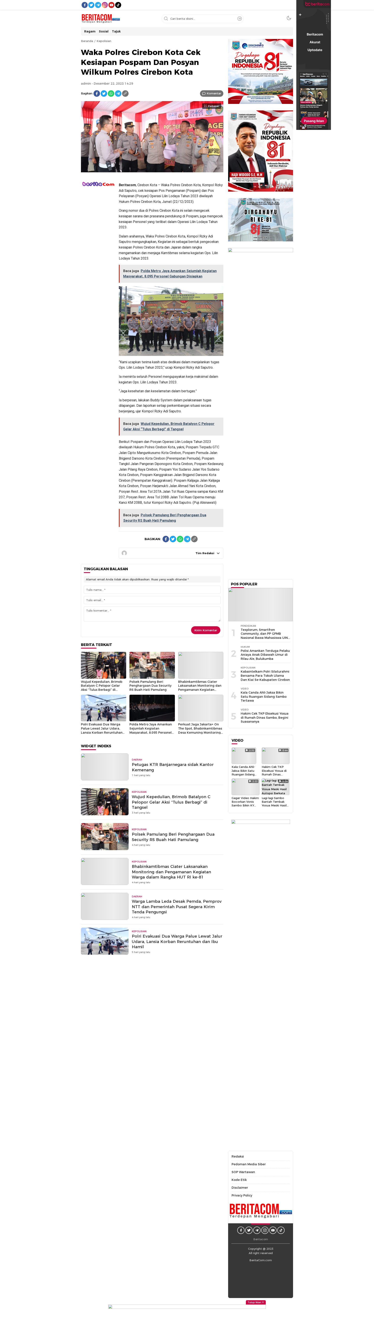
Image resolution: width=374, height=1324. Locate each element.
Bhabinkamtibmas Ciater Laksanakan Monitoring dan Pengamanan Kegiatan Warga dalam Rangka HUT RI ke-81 (199, 689)
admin (86, 83)
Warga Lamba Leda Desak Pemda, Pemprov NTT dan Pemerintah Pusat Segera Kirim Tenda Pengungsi (177, 907)
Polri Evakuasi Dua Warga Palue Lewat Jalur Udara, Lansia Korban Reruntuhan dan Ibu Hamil (102, 730)
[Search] (239, 19)
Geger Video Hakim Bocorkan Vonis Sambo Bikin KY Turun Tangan (245, 803)
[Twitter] (104, 93)
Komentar (214, 93)
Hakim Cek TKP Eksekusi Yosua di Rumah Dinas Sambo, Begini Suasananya (265, 717)
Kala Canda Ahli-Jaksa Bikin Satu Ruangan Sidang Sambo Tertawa (264, 696)
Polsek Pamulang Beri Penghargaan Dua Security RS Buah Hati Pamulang (150, 685)
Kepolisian (104, 41)
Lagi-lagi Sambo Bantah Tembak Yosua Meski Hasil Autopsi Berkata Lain (274, 805)
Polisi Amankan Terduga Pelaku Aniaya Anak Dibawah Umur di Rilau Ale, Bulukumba (265, 654)
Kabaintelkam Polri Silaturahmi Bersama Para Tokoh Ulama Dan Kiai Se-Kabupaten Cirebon (265, 675)
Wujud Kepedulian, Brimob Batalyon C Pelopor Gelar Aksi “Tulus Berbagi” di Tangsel (101, 688)
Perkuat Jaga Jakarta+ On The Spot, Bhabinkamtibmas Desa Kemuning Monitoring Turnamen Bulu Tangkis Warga (200, 732)
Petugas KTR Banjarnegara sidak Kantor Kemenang (173, 767)
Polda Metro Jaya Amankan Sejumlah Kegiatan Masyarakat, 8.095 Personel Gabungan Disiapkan (150, 730)
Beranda (87, 41)
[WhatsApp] (111, 93)
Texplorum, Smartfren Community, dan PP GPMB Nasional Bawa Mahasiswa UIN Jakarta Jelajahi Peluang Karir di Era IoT (264, 637)
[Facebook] (97, 93)
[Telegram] (118, 93)
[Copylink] (125, 93)
